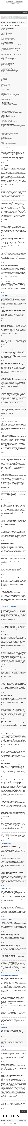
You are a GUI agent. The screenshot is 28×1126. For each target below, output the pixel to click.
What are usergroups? (5, 93)
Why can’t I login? (4, 34)
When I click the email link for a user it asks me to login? (11, 54)
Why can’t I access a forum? (6, 65)
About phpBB (17, 1057)
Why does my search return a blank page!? (9, 118)
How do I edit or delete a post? (7, 59)
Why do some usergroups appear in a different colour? (11, 96)
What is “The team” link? (5, 99)
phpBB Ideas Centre (9, 1068)
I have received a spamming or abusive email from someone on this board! (13, 106)
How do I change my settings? (7, 43)
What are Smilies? (4, 79)
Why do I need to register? (6, 29)
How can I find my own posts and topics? (9, 121)
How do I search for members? (7, 120)
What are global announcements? (7, 81)
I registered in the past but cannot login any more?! (10, 35)
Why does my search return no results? (8, 117)
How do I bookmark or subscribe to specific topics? (11, 126)
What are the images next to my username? (9, 50)
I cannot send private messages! (7, 103)
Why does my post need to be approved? (9, 71)
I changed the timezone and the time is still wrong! (10, 48)
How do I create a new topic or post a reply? (9, 58)
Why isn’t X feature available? (6, 139)
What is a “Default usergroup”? (7, 98)
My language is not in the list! (6, 49)
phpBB (5, 357)
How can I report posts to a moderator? (8, 69)
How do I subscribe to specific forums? (8, 127)
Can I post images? (4, 80)
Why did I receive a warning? (6, 68)
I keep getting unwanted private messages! (9, 104)
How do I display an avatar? (6, 51)
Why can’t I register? (5, 32)
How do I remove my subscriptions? (8, 129)
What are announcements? (6, 83)
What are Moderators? (5, 92)
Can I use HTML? (4, 78)
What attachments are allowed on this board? (9, 133)
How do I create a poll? (5, 62)
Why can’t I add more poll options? (7, 63)
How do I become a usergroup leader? (8, 95)
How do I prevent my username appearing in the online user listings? (12, 45)
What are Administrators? (6, 90)
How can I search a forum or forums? (8, 116)
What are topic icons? (5, 86)
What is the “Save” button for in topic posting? (9, 70)
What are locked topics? (5, 85)
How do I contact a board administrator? (8, 143)
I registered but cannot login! (6, 33)
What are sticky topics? (5, 84)
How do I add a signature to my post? (8, 60)
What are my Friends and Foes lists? (8, 111)
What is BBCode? (4, 77)
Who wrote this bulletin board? (6, 138)
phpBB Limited (11, 1054)
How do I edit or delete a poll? (6, 64)
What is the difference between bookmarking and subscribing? (13, 125)
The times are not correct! (6, 47)
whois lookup (20, 1081)
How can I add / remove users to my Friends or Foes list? (12, 112)
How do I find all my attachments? (7, 134)
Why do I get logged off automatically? (8, 38)
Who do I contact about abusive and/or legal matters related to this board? (13, 142)
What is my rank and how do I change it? (8, 53)
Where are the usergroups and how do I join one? (10, 94)
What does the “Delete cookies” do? (8, 39)
